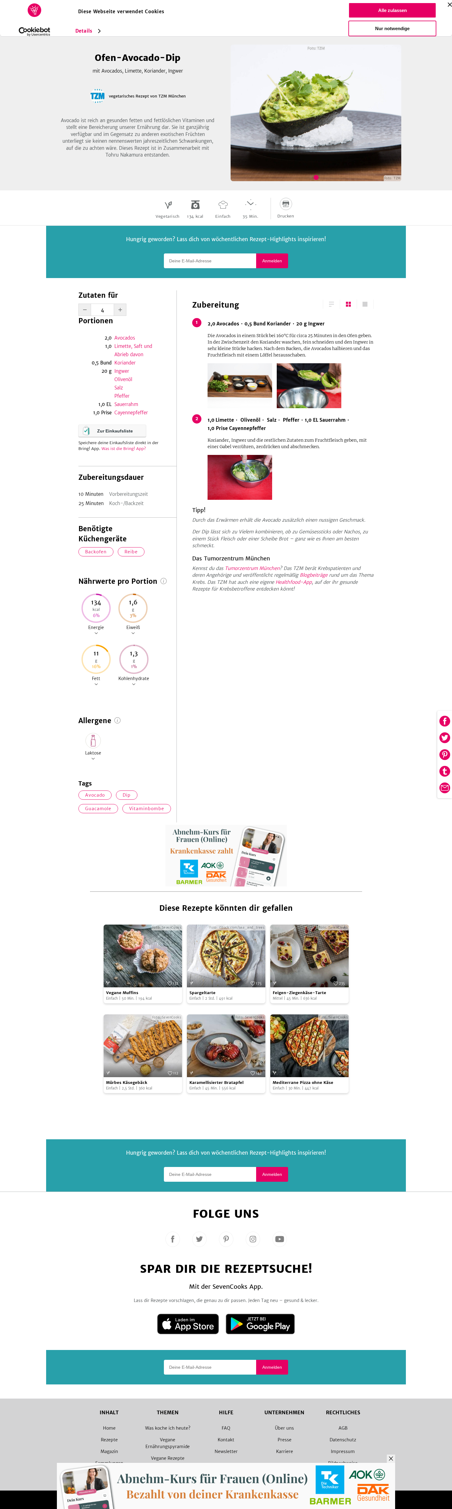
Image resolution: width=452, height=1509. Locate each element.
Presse (284, 1440)
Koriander (125, 363)
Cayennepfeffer (131, 413)
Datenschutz (343, 1440)
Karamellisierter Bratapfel (216, 1082)
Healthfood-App (294, 582)
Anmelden (272, 260)
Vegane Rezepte (167, 1458)
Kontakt (226, 1440)
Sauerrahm (126, 404)
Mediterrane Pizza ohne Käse (303, 1082)
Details (83, 31)
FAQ (226, 1428)
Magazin (109, 1451)
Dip (127, 795)
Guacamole (98, 808)
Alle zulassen (392, 10)
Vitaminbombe (146, 808)
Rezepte (109, 1440)
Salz (118, 388)
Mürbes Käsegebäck (126, 1082)
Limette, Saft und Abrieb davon (133, 350)
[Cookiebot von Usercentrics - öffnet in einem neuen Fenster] (34, 31)
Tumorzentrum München (252, 568)
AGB (343, 1428)
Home (109, 1428)
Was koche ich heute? (167, 1428)
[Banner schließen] (450, 4)
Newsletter (226, 1451)
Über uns (284, 1428)
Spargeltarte (202, 992)
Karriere (284, 1451)
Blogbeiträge (313, 575)
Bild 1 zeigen (316, 177)
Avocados (124, 338)
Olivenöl (123, 379)
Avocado (95, 795)
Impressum (343, 1451)
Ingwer (121, 371)
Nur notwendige (392, 28)
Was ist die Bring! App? (123, 448)
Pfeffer (121, 396)
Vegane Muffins (122, 992)
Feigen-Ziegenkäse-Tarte (299, 992)
